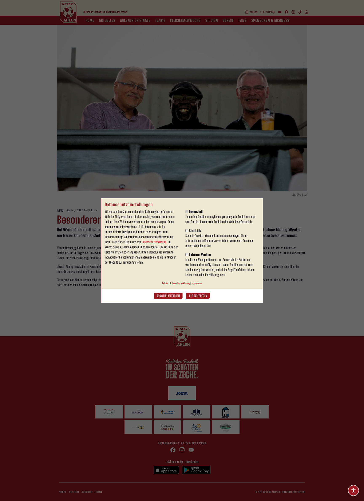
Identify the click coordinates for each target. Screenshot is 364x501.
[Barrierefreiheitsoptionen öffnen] (353, 490)
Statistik (195, 231)
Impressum (197, 283)
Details (165, 283)
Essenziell (196, 212)
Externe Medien (200, 255)
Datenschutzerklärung (154, 242)
